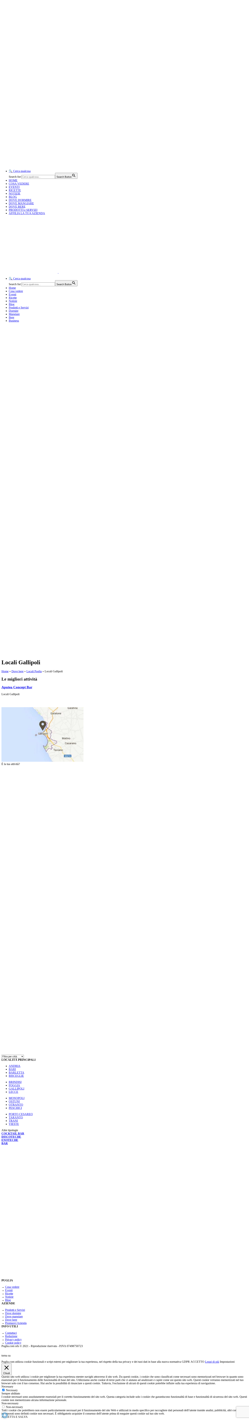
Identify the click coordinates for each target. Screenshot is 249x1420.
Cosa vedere (16, 291)
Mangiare (14, 314)
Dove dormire (13, 1313)
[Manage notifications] (5, 1415)
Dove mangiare (14, 1316)
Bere (11, 317)
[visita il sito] (47, 859)
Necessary (12, 1390)
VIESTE (14, 1124)
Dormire (13, 310)
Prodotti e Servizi (19, 307)
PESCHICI (15, 1107)
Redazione (11, 1336)
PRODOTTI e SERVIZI (23, 209)
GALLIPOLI (16, 1088)
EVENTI (14, 186)
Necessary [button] (7, 1386)
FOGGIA (14, 1085)
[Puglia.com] (66, 272)
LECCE (13, 1091)
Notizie (13, 301)
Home (12, 287)
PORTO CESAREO (21, 1114)
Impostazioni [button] (227, 1361)
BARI (12, 1069)
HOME (13, 180)
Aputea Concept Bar (16, 687)
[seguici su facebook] (47, 1049)
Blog (11, 304)
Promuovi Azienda (16, 1323)
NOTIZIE (14, 193)
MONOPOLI (16, 1098)
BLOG (13, 196)
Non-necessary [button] (10, 1403)
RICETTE (15, 190)
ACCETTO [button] (197, 1361)
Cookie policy (13, 1342)
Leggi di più (212, 1361)
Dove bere (17, 671)
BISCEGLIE (16, 1075)
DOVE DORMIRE (20, 200)
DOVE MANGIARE (21, 203)
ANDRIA (14, 1066)
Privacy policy (13, 1339)
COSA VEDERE (19, 183)
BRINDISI (15, 1082)
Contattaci (11, 1332)
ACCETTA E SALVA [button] (14, 1416)
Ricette (13, 297)
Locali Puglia (34, 671)
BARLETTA (16, 1072)
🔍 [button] (20, 171)
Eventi (12, 294)
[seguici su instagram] (47, 954)
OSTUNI (14, 1101)
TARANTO (16, 1117)
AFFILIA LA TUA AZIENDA (27, 213)
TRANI (13, 1120)
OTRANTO (16, 1104)
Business (14, 320)
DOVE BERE (17, 206)
